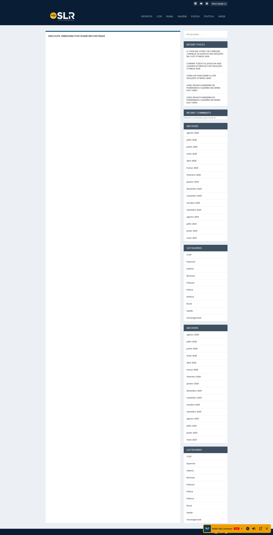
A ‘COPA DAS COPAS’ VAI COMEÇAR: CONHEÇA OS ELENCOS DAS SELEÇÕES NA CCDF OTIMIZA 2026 (205, 54)
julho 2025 (192, 223)
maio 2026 (192, 153)
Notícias (191, 275)
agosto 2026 (193, 132)
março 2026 (192, 167)
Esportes (146, 16)
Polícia (195, 16)
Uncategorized (194, 317)
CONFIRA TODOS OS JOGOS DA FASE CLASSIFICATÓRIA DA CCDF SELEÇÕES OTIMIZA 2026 (204, 66)
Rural (169, 16)
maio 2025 (192, 238)
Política (209, 16)
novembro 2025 (194, 195)
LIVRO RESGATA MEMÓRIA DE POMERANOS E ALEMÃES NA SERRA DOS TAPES (203, 88)
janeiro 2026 (193, 181)
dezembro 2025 (194, 188)
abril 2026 (191, 160)
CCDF (159, 16)
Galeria (182, 16)
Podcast (191, 282)
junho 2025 (192, 230)
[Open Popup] (261, 529)
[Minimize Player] (267, 529)
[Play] (248, 529)
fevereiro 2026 (194, 174)
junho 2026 (192, 146)
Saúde (221, 16)
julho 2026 (192, 139)
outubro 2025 (193, 202)
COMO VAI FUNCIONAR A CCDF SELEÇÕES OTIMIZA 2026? (201, 76)
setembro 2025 (194, 209)
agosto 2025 (193, 216)
